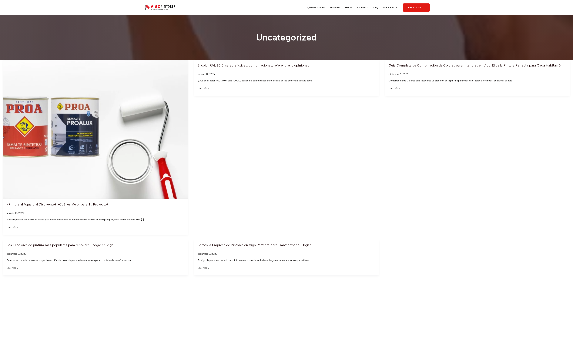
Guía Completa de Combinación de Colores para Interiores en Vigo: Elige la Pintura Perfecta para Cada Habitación (476, 65)
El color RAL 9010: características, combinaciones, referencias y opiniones (253, 65)
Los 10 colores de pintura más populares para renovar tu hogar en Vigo (60, 245)
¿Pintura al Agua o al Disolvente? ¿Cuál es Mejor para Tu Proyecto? (57, 204)
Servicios (335, 7)
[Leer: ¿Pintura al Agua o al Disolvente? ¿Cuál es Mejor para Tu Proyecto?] (95, 129)
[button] (396, 7)
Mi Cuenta (389, 7)
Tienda (348, 7)
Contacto (362, 7)
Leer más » (12, 227)
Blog (375, 7)
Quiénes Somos (316, 7)
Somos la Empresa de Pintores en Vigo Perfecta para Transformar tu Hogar (254, 245)
